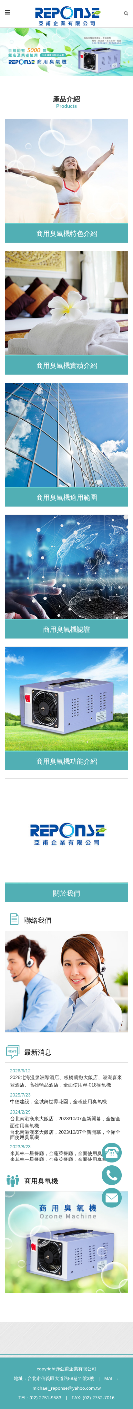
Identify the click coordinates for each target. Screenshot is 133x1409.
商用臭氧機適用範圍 (66, 497)
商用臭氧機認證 (66, 629)
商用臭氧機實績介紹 (66, 365)
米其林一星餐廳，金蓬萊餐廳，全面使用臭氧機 (61, 1153)
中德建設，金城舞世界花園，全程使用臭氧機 (58, 1101)
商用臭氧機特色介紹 (66, 233)
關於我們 (66, 893)
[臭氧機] (66, 1241)
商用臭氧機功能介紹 (66, 761)
